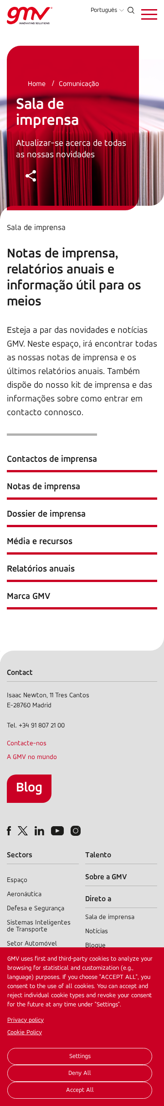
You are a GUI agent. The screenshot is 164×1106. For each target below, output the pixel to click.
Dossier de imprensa (46, 514)
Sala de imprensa (109, 917)
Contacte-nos (26, 743)
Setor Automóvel (32, 943)
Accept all (80, 1090)
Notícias (96, 931)
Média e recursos (39, 541)
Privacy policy (25, 1020)
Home (37, 84)
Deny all (79, 1073)
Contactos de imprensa (52, 459)
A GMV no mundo (32, 757)
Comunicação (79, 84)
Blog (29, 788)
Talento (98, 855)
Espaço (17, 880)
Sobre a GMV (106, 877)
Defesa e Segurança (35, 908)
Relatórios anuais (41, 569)
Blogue (95, 945)
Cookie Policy (24, 1033)
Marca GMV (29, 596)
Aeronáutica (24, 894)
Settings (80, 1056)
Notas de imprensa (43, 487)
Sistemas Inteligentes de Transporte (39, 926)
